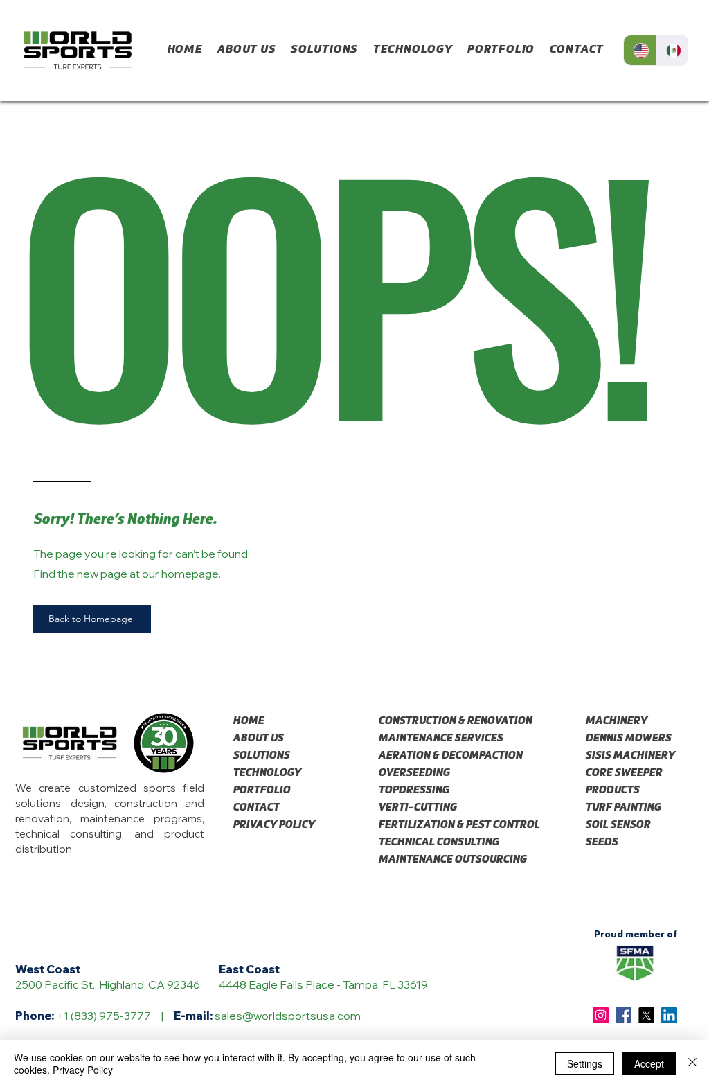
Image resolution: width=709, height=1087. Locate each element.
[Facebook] (623, 1015)
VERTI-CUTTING (417, 807)
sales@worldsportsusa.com (288, 1016)
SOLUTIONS (261, 755)
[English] (640, 50)
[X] (646, 1015)
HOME (248, 721)
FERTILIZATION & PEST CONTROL (431, 825)
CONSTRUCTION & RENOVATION (431, 721)
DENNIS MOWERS (628, 738)
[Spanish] (672, 50)
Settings (584, 1063)
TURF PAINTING (623, 807)
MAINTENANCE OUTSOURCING (431, 859)
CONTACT (256, 807)
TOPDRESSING (413, 790)
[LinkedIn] (669, 1015)
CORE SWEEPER (623, 773)
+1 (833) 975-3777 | (115, 1016)
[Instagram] (601, 1015)
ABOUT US (258, 738)
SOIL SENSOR (617, 825)
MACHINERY (616, 721)
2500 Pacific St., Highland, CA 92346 (107, 984)
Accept (649, 1063)
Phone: (35, 1016)
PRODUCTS (612, 790)
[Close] (692, 1063)
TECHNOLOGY (266, 773)
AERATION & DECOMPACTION (431, 755)
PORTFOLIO (261, 790)
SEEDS (601, 842)
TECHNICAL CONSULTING (431, 842)
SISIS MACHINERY (629, 755)
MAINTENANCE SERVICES (431, 738)
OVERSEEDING (413, 773)
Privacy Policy (83, 1070)
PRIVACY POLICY (273, 825)
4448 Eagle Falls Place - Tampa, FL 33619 (323, 984)
